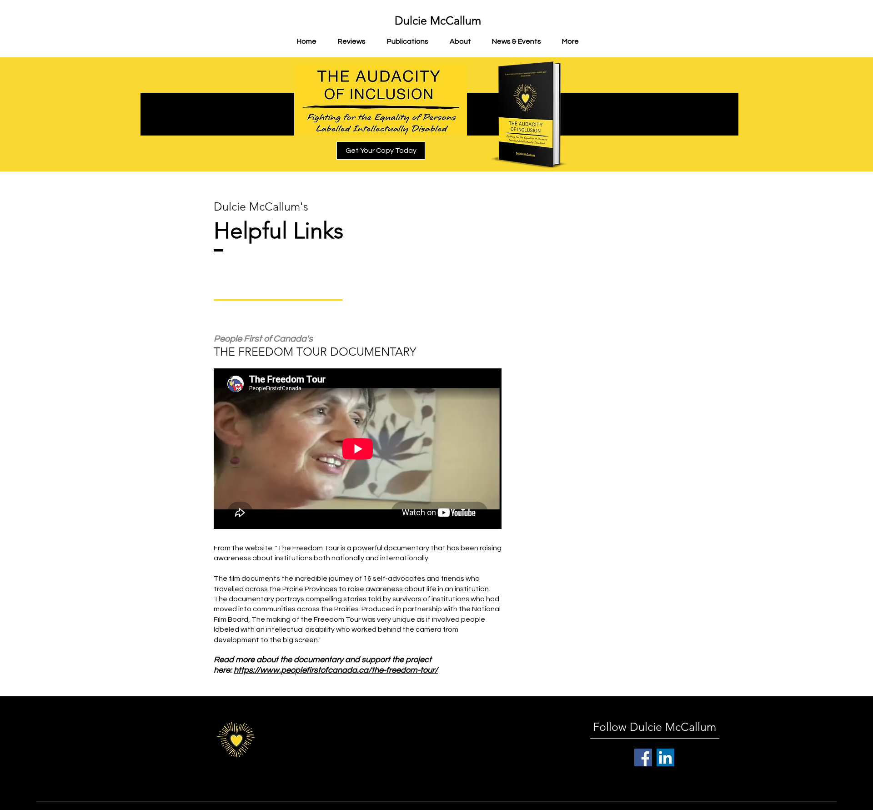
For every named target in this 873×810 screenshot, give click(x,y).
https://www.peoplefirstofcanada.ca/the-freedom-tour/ (336, 670)
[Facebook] (643, 757)
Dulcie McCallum (438, 20)
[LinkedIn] (665, 757)
